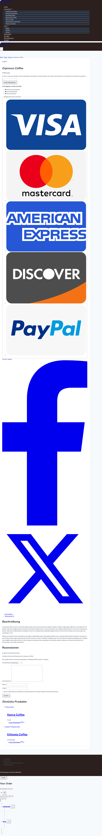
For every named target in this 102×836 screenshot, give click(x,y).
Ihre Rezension (6, 681)
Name (4, 684)
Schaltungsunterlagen (11, 11)
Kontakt (6, 40)
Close (3, 778)
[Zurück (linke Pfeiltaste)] (1, 798)
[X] (44, 611)
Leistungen (6, 806)
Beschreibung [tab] (9, 614)
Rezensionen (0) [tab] (9, 616)
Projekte (6, 36)
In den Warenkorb (10, 82)
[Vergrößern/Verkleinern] (1, 796)
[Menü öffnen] (1, 49)
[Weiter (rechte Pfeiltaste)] (4, 798)
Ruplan (7, 28)
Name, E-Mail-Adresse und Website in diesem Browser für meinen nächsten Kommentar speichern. (31, 691)
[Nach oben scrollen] (1, 793)
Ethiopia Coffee (17, 734)
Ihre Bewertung (7, 662)
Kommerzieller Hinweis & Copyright (13, 763)
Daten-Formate (10, 19)
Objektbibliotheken (10, 15)
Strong (10, 359)
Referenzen (7, 34)
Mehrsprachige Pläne (11, 17)
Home (6, 7)
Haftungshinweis (8, 765)
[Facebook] (44, 525)
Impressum (7, 759)
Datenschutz (7, 761)
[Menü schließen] (0, 800)
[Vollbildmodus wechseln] (4, 796)
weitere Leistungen (11, 23)
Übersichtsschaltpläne (11, 13)
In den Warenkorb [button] (14, 722)
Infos (4, 821)
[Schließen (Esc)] (11, 796)
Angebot (8, 30)
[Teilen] (8, 796)
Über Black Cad (8, 38)
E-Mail (4, 688)
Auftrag (8, 32)
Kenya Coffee (15, 715)
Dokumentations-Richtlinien (13, 21)
